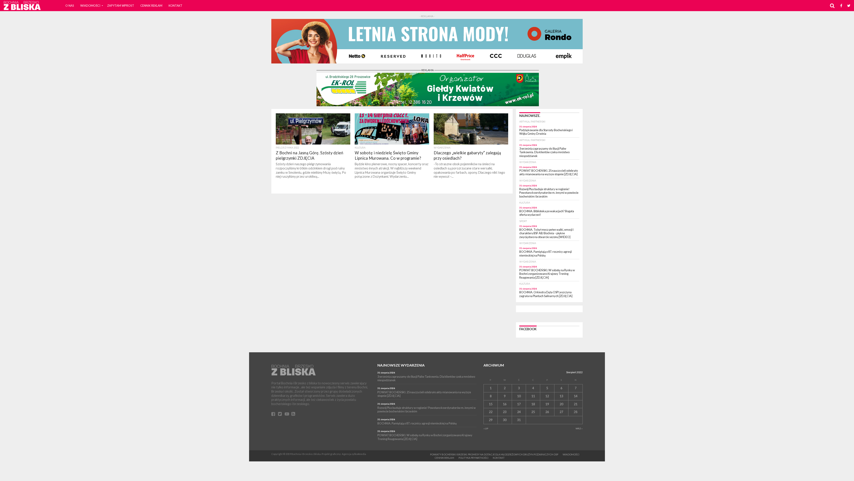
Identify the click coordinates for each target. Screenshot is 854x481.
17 (519, 404)
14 (575, 396)
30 (504, 420)
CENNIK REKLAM (151, 5)
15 (490, 404)
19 (547, 404)
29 (490, 420)
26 (547, 412)
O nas (69, 5)
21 (575, 404)
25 (533, 412)
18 (533, 404)
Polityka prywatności (473, 457)
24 (519, 412)
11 (533, 396)
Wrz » (579, 428)
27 (561, 412)
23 (504, 412)
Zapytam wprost (120, 5)
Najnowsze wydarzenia (401, 365)
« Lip (485, 428)
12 (547, 396)
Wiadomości (90, 5)
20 (561, 404)
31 (519, 420)
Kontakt (175, 5)
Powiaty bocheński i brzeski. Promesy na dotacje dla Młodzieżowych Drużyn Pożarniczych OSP (494, 454)
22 (490, 412)
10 (519, 396)
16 (504, 404)
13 (561, 396)
